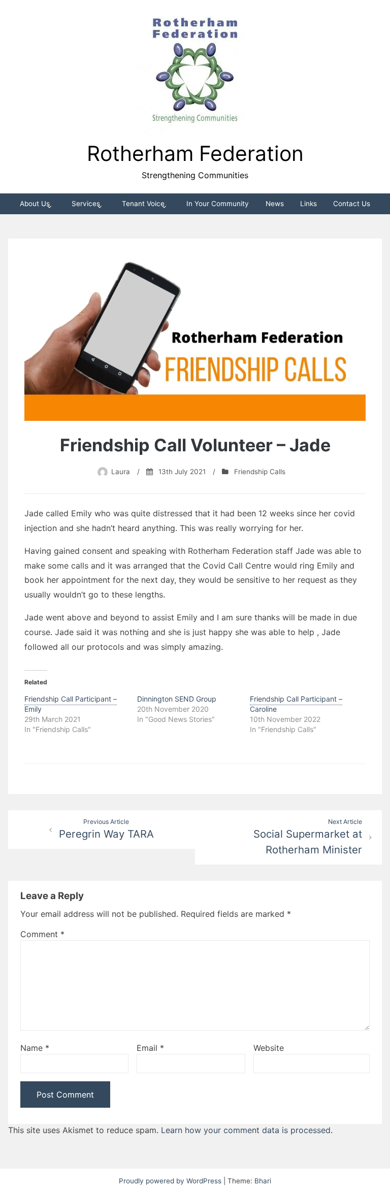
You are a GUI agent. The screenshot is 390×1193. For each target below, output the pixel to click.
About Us (35, 204)
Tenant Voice (143, 204)
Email (150, 1048)
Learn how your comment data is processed (246, 1130)
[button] (195, 71)
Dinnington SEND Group (176, 698)
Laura (120, 472)
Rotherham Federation (195, 153)
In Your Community (217, 204)
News (275, 204)
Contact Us (351, 204)
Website (268, 1048)
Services (86, 204)
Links (308, 204)
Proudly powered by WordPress (171, 1181)
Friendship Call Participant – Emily (70, 703)
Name (34, 1048)
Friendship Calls (259, 472)
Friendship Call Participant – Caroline (296, 703)
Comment (42, 934)
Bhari (262, 1181)
